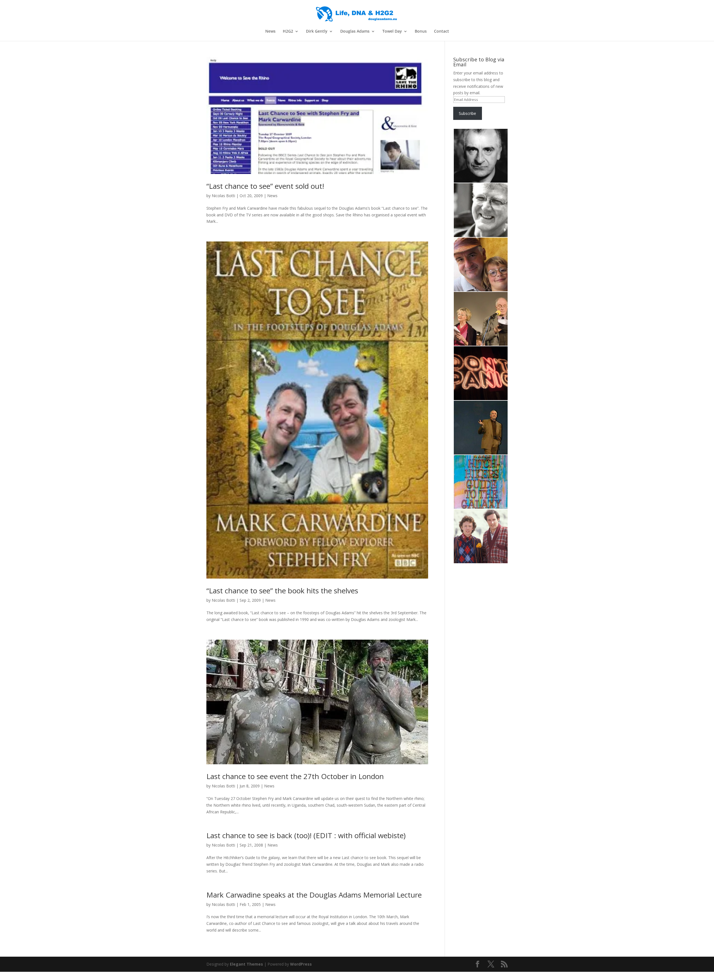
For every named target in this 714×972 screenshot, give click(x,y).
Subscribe (467, 113)
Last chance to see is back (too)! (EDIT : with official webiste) (306, 835)
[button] (480, 155)
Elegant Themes (246, 964)
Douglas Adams (355, 31)
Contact (441, 31)
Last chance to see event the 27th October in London (295, 776)
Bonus (421, 31)
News (270, 31)
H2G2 (288, 31)
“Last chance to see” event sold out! (265, 186)
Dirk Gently (316, 31)
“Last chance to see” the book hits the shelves (282, 591)
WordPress (301, 964)
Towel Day (392, 31)
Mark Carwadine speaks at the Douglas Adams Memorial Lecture (314, 895)
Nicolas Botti (223, 195)
